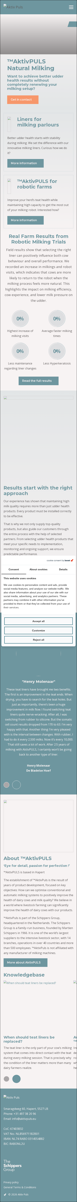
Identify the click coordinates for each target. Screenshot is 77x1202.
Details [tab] (63, 569)
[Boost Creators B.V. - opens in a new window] (60, 560)
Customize (38, 630)
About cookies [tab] (38, 569)
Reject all (38, 639)
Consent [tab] (14, 569)
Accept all (38, 621)
